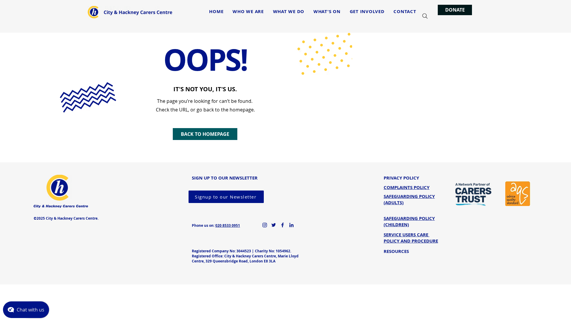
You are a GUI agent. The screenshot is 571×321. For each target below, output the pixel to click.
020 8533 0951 (227, 225)
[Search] (425, 16)
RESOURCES (396, 251)
